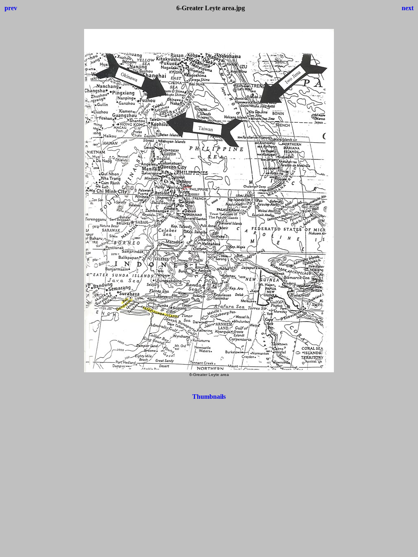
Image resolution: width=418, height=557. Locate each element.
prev (10, 7)
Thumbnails (209, 396)
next (408, 7)
